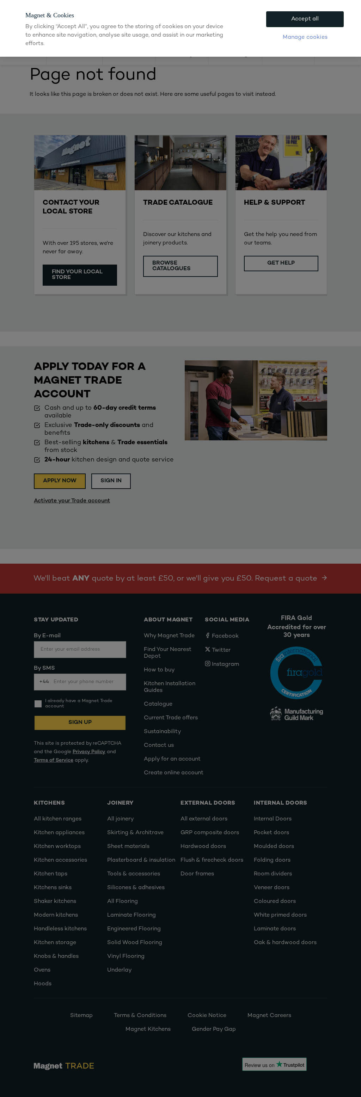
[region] (180, 28)
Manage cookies (305, 38)
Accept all (305, 19)
